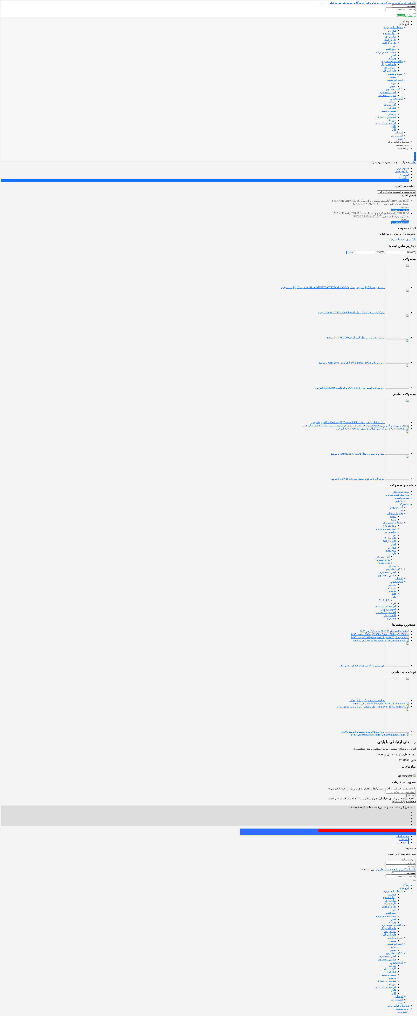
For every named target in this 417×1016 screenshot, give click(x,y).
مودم (393, 83)
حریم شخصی (402, 144)
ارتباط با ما (403, 148)
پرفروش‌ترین (402, 171)
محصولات (404, 504)
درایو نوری (390, 36)
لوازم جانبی (396, 98)
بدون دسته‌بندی (401, 491)
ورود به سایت (367, 869)
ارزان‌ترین (404, 177)
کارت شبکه (390, 39)
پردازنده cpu (389, 33)
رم (394, 45)
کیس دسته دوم (388, 92)
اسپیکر (392, 101)
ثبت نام (411, 795)
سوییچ (393, 86)
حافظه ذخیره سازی (392, 61)
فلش (393, 126)
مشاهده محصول (400, 210)
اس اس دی (390, 67)
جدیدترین (404, 174)
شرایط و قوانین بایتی (398, 141)
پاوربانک (392, 120)
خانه (413, 162)
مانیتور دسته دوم (387, 95)
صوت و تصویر (395, 73)
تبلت (400, 138)
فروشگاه (404, 24)
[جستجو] (414, 13)
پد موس (392, 114)
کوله (393, 603)
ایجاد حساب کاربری (386, 869)
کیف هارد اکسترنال (385, 117)
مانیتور (392, 76)
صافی (350, 252)
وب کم (392, 58)
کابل (393, 129)
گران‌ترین (404, 180)
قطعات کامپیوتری (393, 27)
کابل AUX (384, 600)
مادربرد (392, 30)
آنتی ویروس (396, 135)
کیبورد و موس (388, 110)
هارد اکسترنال (388, 64)
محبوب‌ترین (403, 168)
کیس (393, 55)
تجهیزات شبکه (395, 80)
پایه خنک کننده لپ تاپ (397, 494)
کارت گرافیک (389, 42)
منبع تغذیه (391, 49)
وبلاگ (406, 21)
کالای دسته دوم (394, 89)
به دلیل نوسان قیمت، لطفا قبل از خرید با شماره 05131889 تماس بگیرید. (367, 830)
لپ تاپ (399, 132)
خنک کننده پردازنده (386, 52)
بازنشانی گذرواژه (406, 869)
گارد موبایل (390, 104)
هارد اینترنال (389, 70)
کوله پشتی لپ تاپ (386, 123)
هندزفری (391, 107)
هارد (394, 553)
